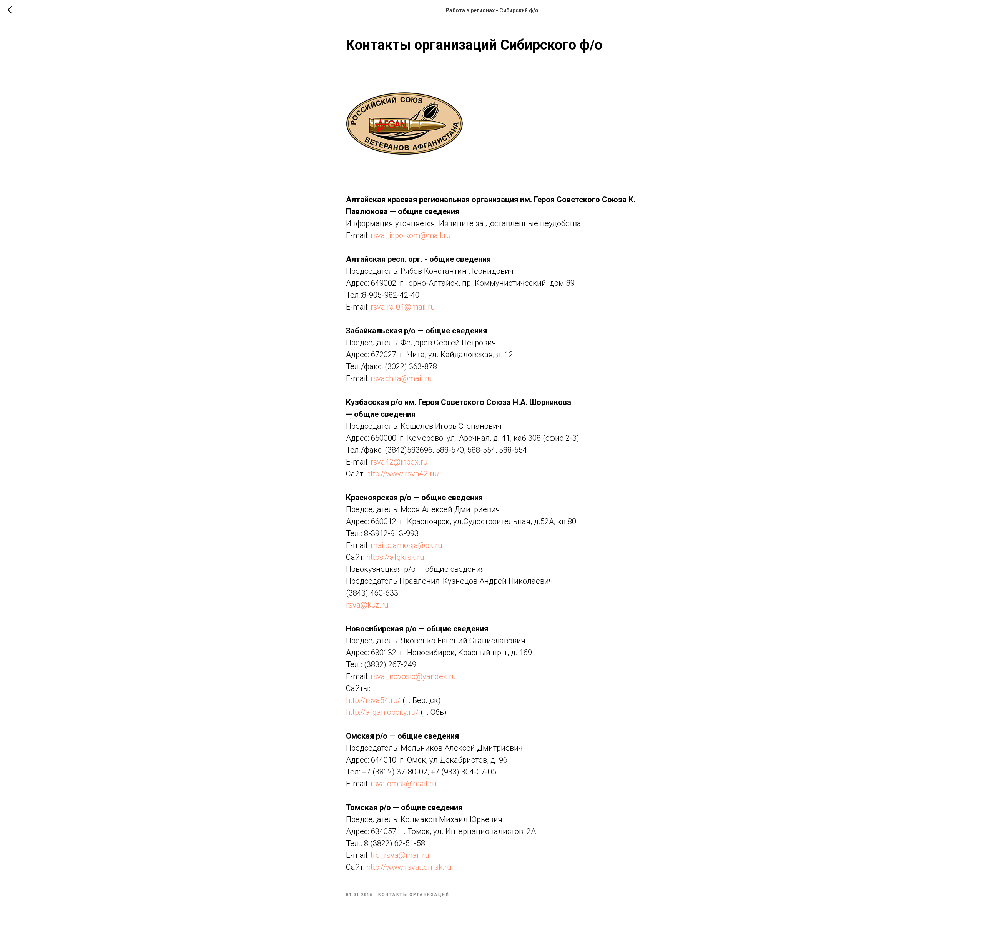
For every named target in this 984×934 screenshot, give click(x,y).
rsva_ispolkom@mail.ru (410, 235)
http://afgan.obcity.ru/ (382, 712)
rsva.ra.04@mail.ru (403, 306)
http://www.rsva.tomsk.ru (408, 867)
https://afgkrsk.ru (395, 557)
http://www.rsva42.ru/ (403, 473)
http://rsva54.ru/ (373, 700)
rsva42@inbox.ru (399, 461)
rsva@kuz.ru (367, 604)
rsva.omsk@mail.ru (403, 783)
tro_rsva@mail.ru (400, 855)
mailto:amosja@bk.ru (406, 545)
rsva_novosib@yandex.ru (413, 676)
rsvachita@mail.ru (401, 378)
